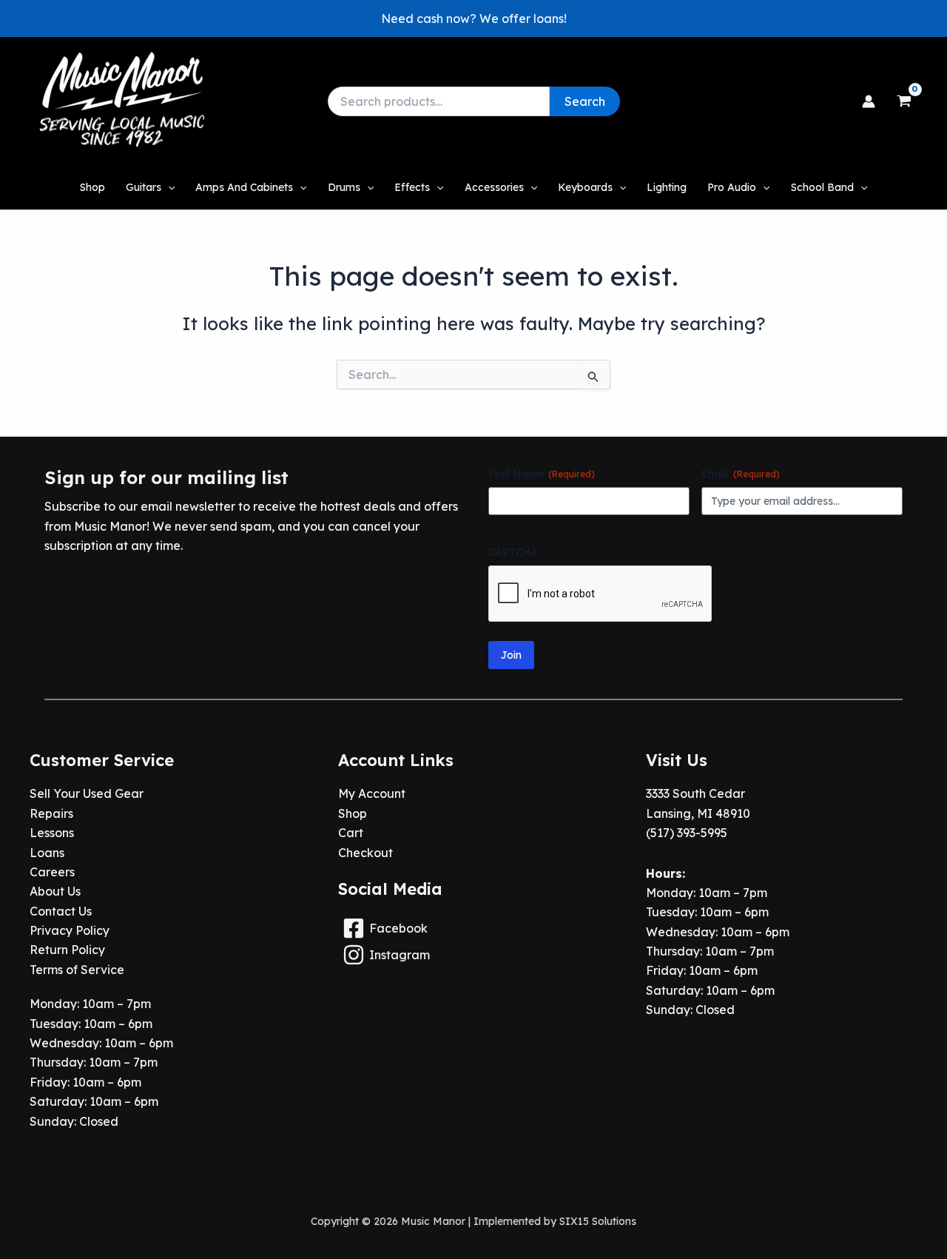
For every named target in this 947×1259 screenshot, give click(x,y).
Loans (47, 852)
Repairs (51, 813)
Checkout (365, 852)
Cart (350, 832)
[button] (474, 18)
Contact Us (61, 911)
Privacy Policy (69, 930)
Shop (352, 813)
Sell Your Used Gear (87, 793)
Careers (52, 871)
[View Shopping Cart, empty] (903, 101)
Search (585, 101)
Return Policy (67, 949)
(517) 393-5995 (686, 832)
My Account (371, 793)
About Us (55, 891)
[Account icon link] (868, 101)
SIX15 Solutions (597, 1221)
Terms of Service (77, 969)
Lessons (52, 832)
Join (511, 655)
